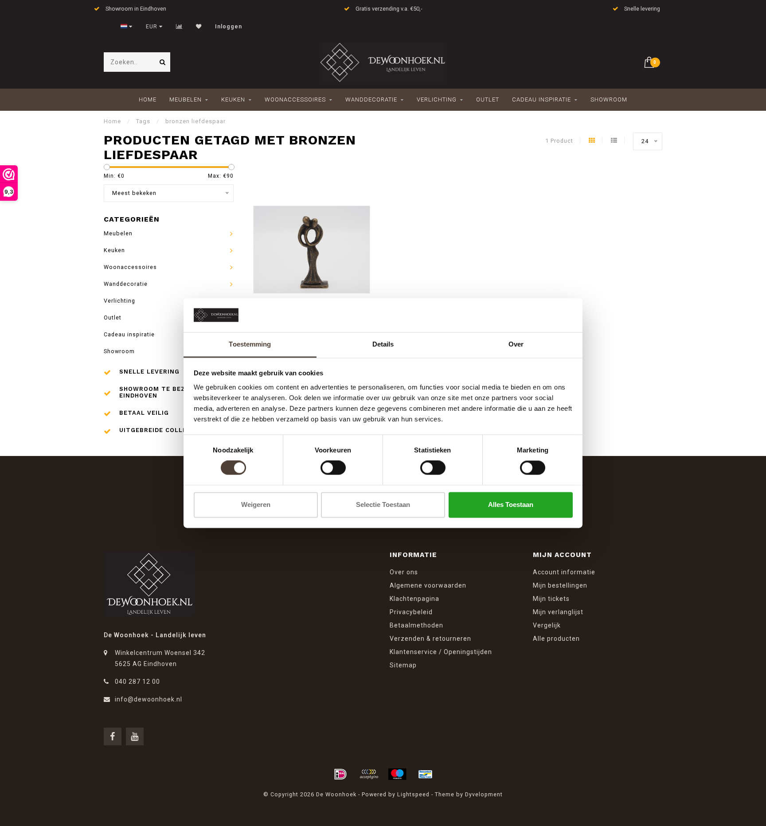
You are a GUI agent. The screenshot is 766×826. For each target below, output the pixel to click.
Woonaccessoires (295, 99)
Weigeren (255, 504)
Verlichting (437, 99)
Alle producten (556, 638)
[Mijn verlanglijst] (199, 26)
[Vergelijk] (179, 26)
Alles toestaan (510, 504)
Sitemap (403, 665)
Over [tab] (516, 344)
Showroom (608, 99)
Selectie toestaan (383, 504)
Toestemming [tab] (250, 344)
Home (147, 99)
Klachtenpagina (414, 598)
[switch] (333, 468)
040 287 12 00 (137, 681)
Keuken (233, 99)
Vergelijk (547, 625)
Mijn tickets (551, 598)
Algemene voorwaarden (428, 585)
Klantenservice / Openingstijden (441, 651)
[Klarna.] (369, 774)
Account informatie (564, 572)
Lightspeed (413, 794)
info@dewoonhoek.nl (148, 699)
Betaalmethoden (416, 625)
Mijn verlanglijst (558, 612)
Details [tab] (383, 344)
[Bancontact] (425, 774)
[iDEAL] (340, 774)
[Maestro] (397, 774)
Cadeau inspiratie (541, 99)
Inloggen (228, 26)
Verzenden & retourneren (430, 638)
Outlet (487, 99)
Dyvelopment (484, 794)
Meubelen (185, 99)
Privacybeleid (411, 612)
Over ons (404, 572)
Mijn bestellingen (560, 585)
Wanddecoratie (371, 99)
